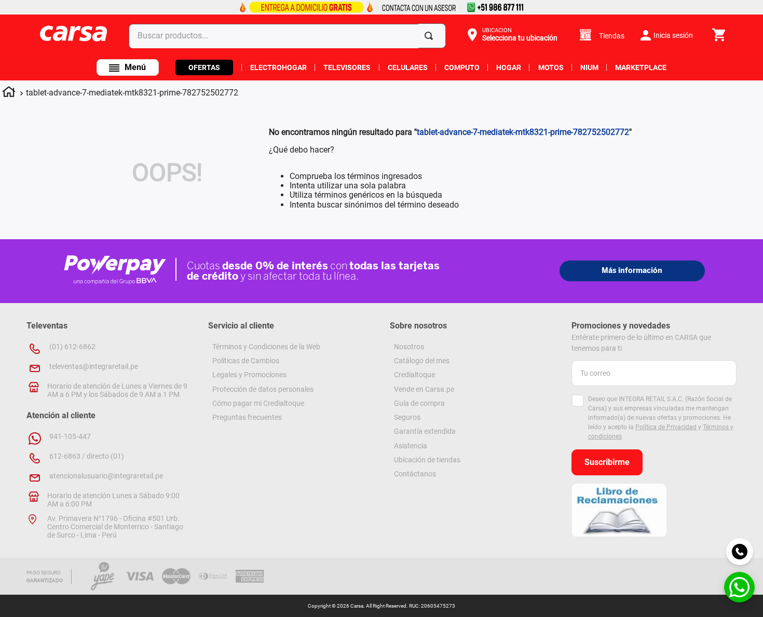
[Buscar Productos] (431, 36)
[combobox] (289, 35)
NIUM (589, 67)
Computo (462, 67)
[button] (511, 35)
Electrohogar (278, 67)
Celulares (408, 67)
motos (551, 67)
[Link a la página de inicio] (9, 93)
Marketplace (640, 67)
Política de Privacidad (666, 427)
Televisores (347, 67)
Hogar (508, 67)
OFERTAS (204, 67)
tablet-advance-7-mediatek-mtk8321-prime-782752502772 (132, 93)
